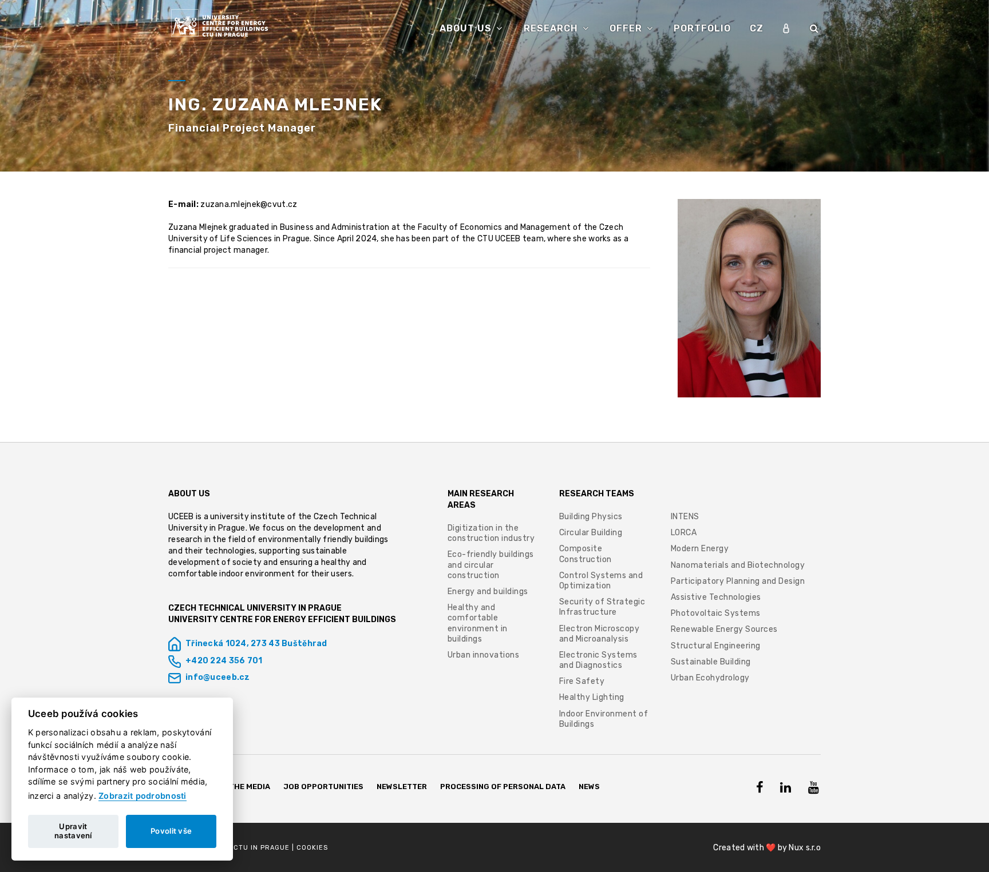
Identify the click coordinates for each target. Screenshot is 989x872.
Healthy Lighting (591, 697)
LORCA (684, 532)
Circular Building (591, 532)
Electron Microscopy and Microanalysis (599, 634)
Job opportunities (323, 786)
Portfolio (702, 28)
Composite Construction (585, 554)
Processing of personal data (502, 786)
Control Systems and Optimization (601, 581)
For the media (241, 786)
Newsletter (402, 786)
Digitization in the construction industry (491, 533)
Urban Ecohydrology (710, 678)
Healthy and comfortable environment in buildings (478, 623)
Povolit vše (171, 830)
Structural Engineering (716, 646)
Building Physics (591, 516)
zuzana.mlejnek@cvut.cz (248, 204)
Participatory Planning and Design (738, 581)
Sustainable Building (711, 662)
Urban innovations (484, 655)
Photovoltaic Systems (716, 613)
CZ (756, 28)
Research (552, 28)
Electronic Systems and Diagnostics (598, 660)
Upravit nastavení (73, 831)
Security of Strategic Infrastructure (602, 607)
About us (467, 28)
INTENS (685, 516)
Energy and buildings (488, 591)
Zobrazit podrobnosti (142, 796)
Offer (627, 28)
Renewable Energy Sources (724, 629)
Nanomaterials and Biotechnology (738, 565)
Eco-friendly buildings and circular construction (491, 565)
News (589, 786)
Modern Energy (700, 549)
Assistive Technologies (716, 597)
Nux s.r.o (805, 848)
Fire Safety (582, 681)
